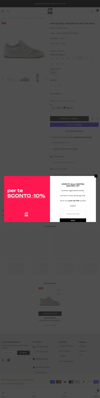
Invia (73, 220)
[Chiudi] (95, 176)
